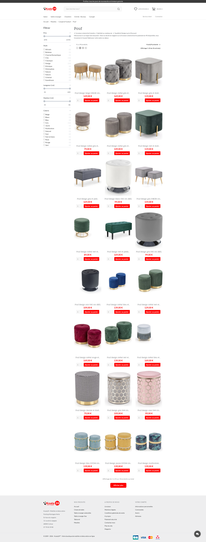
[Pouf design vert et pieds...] (129, 219)
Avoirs (137, 513)
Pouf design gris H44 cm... (118, 410)
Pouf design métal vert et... (87, 252)
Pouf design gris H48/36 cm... (149, 199)
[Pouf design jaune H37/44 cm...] (129, 430)
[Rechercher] (118, 9)
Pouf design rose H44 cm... (149, 410)
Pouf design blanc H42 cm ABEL (118, 199)
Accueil (76, 506)
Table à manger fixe (80, 516)
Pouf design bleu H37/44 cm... (87, 463)
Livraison (108, 506)
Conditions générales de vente (115, 513)
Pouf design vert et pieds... (118, 252)
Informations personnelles (144, 506)
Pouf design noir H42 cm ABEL (88, 305)
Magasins (108, 529)
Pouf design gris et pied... (87, 199)
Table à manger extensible (82, 513)
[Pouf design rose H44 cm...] (159, 377)
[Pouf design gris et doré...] (159, 60)
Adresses (138, 516)
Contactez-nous (110, 523)
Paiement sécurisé (111, 519)
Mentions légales (110, 510)
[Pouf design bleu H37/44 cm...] (98, 430)
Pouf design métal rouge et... (88, 357)
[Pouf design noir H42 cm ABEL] (98, 272)
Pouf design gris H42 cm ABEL (149, 252)
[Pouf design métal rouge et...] (98, 325)
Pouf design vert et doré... (149, 146)
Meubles (77, 523)
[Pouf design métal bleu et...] (129, 272)
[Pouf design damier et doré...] (98, 377)
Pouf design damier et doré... (88, 410)
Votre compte (140, 502)
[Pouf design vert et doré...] (159, 113)
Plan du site (108, 526)
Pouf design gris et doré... (149, 93)
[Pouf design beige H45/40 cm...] (98, 60)
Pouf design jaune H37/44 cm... (118, 463)
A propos (108, 516)
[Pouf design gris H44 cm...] (129, 377)
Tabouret (77, 519)
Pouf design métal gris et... (118, 93)
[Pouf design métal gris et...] (129, 60)
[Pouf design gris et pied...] (98, 166)
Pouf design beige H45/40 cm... (88, 93)
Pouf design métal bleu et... (118, 305)
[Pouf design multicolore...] (159, 430)
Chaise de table (79, 510)
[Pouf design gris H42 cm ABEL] (159, 219)
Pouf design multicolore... (149, 463)
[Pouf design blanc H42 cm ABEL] (129, 166)
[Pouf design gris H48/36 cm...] (159, 166)
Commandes (139, 510)
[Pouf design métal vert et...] (98, 219)
